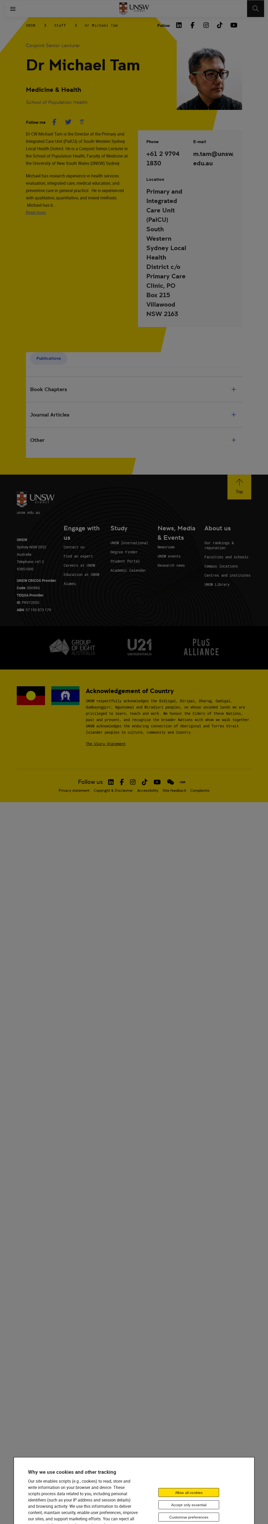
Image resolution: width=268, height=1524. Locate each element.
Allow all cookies (189, 1492)
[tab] (48, 358)
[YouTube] (233, 25)
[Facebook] (192, 25)
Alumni (70, 583)
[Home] (134, 8)
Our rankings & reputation (219, 545)
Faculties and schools (226, 556)
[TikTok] (219, 25)
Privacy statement (74, 790)
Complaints (199, 790)
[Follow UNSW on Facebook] (122, 782)
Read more (36, 212)
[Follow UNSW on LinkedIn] (111, 782)
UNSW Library (217, 584)
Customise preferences (189, 1517)
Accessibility (147, 790)
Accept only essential (189, 1505)
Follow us (90, 782)
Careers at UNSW (79, 565)
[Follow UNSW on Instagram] (133, 782)
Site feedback (174, 790)
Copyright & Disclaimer (113, 790)
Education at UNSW (81, 574)
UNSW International (129, 542)
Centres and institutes (227, 575)
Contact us (74, 546)
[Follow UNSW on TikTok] (144, 782)
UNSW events (169, 556)
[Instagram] (206, 25)
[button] (239, 487)
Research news (171, 565)
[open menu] (12, 8)
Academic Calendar (128, 570)
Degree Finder (124, 551)
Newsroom (166, 546)
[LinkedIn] (179, 25)
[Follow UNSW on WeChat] (170, 782)
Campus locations (221, 566)
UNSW (30, 25)
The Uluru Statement (106, 743)
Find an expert (78, 556)
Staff (60, 25)
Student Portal (125, 561)
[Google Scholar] (81, 122)
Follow (163, 25)
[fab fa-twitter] (68, 122)
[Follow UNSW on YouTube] (157, 782)
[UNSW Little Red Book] (182, 782)
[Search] (255, 8)
